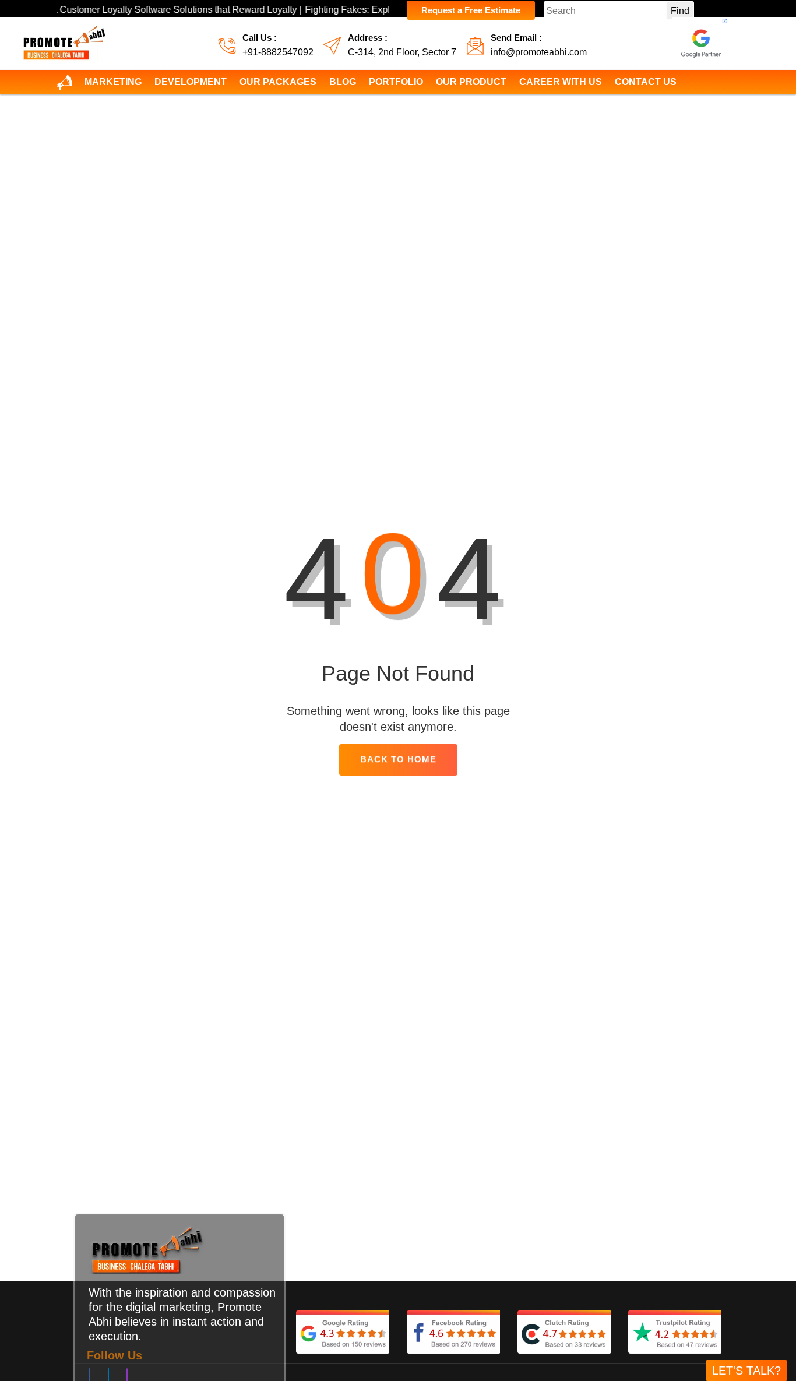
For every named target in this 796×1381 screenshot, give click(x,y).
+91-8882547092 (278, 52)
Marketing (113, 82)
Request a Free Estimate (470, 10)
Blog (342, 82)
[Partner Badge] (701, 43)
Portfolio (396, 82)
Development (190, 82)
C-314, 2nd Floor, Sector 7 (402, 52)
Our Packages (277, 82)
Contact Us (646, 82)
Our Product (471, 82)
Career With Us (560, 82)
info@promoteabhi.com (539, 52)
